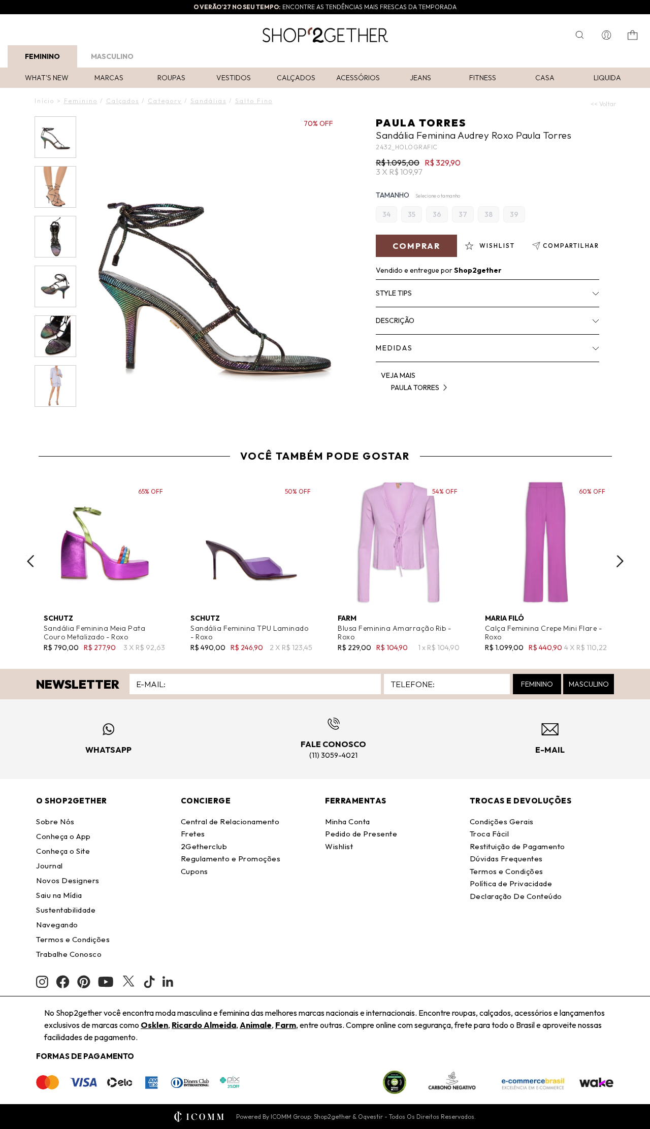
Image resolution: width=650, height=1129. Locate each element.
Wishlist (339, 846)
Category (165, 101)
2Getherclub (204, 846)
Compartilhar (571, 245)
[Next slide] (620, 561)
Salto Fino (254, 101)
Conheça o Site (63, 851)
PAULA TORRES (421, 122)
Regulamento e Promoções (231, 858)
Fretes (193, 833)
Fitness (482, 77)
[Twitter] (128, 982)
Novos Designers (68, 880)
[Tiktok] (149, 981)
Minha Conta (347, 821)
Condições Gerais (502, 821)
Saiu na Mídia (59, 895)
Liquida (607, 77)
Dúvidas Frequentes (506, 858)
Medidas (394, 347)
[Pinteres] (83, 981)
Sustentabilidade (65, 910)
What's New (47, 77)
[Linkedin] (168, 981)
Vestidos (233, 77)
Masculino (112, 56)
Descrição (395, 320)
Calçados (296, 77)
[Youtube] (105, 981)
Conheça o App (63, 836)
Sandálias (208, 101)
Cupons (194, 871)
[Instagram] (42, 982)
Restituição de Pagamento (517, 846)
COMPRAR (416, 246)
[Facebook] (63, 981)
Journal (49, 865)
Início (44, 101)
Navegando (57, 924)
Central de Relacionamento (230, 821)
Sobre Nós (55, 821)
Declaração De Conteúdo (516, 896)
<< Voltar (603, 104)
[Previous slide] (30, 561)
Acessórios (358, 77)
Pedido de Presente (361, 833)
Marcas (108, 77)
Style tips (394, 293)
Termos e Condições (73, 939)
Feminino (42, 56)
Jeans (420, 77)
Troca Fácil (489, 833)
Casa (545, 77)
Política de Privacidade (511, 883)
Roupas (171, 77)
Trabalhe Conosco (69, 954)
